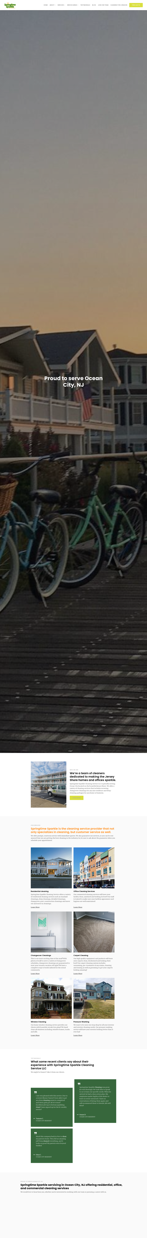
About (52, 5)
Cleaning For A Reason (119, 5)
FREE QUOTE (136, 5)
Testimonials (85, 5)
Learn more (76, 798)
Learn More (35, 907)
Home (46, 5)
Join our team (103, 5)
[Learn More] (51, 868)
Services (61, 5)
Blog (94, 5)
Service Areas (72, 5)
